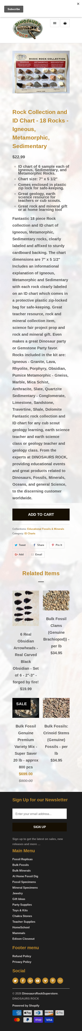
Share (40, 545)
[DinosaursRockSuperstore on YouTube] (38, 981)
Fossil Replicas (22, 859)
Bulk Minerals (21, 870)
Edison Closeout (23, 938)
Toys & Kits (20, 910)
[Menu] (54, 23)
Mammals (18, 933)
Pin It (59, 545)
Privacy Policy (21, 961)
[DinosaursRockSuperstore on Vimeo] (45, 981)
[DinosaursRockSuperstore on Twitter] (15, 981)
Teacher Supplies (23, 921)
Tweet (22, 545)
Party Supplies (22, 904)
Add (21, 554)
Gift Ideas (18, 899)
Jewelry (17, 893)
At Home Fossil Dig (25, 876)
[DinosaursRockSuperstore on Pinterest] (53, 981)
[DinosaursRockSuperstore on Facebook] (23, 981)
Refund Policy (21, 956)
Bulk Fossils (20, 864)
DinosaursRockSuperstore (40, 993)
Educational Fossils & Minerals (45, 529)
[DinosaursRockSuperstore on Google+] (30, 981)
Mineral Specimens (25, 887)
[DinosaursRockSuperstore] (27, 30)
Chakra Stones (22, 916)
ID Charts (29, 533)
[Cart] (65, 23)
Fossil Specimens (24, 881)
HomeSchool (21, 927)
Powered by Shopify (25, 1005)
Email (38, 554)
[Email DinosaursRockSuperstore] (60, 981)
